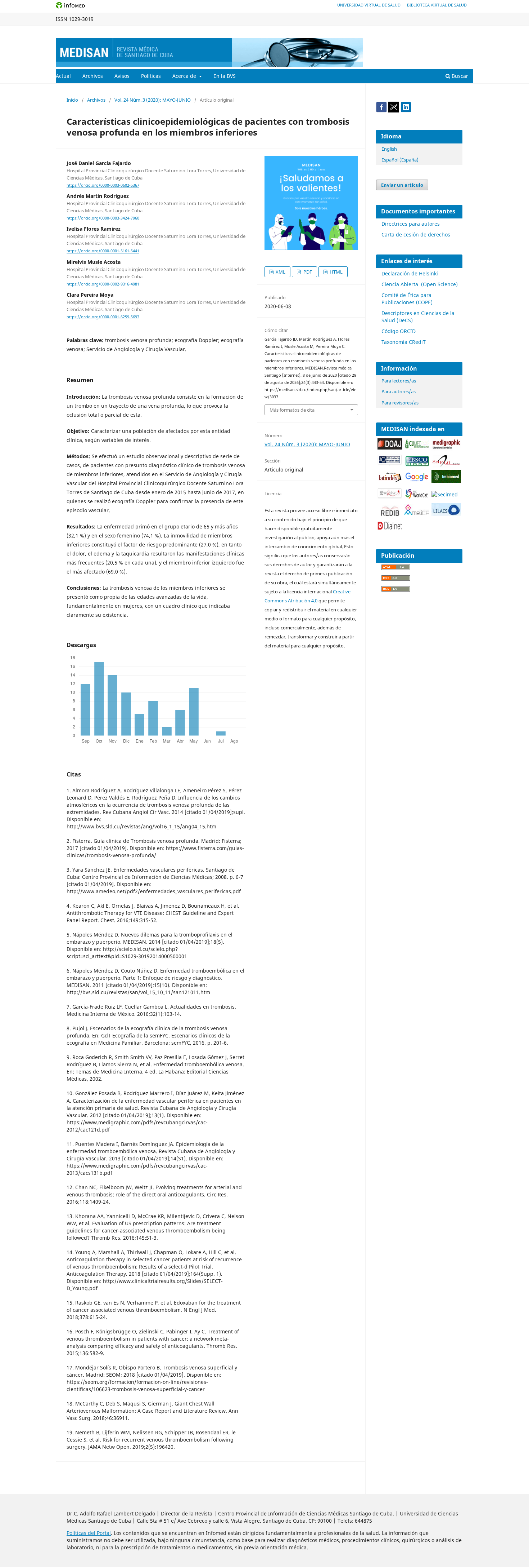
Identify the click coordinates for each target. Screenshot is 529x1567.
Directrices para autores (410, 223)
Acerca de (185, 75)
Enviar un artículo (402, 185)
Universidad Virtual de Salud (369, 5)
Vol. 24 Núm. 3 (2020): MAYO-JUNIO (152, 100)
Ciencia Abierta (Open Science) (419, 284)
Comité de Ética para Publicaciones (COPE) (407, 299)
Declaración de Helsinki (409, 273)
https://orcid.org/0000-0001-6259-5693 (103, 316)
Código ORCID (398, 331)
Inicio (72, 100)
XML (280, 272)
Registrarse (440, 31)
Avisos (122, 75)
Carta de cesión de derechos (415, 234)
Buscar (459, 75)
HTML (336, 272)
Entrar (466, 31)
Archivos (92, 75)
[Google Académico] (416, 480)
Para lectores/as (398, 380)
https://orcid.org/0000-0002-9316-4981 (103, 284)
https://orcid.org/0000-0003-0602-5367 (103, 185)
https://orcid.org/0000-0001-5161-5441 (103, 251)
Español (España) (400, 159)
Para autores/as (398, 391)
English (389, 149)
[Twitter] (393, 110)
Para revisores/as (400, 402)
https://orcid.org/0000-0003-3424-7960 (103, 218)
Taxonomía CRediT (403, 341)
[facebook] (381, 110)
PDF (307, 272)
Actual (63, 75)
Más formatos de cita (292, 410)
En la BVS (224, 75)
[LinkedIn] (406, 110)
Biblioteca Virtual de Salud (437, 5)
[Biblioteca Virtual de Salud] (389, 463)
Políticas (151, 75)
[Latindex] (389, 480)
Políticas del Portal (89, 1533)
